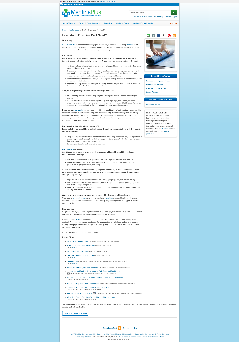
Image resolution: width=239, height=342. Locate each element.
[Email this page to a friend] (148, 36)
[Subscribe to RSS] (174, 36)
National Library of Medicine (74, 4)
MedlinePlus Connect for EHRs (149, 334)
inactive (79, 219)
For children (68, 149)
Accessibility (92, 334)
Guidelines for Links (103, 334)
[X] (164, 36)
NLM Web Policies (75, 334)
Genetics (108, 23)
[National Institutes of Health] (62, 4)
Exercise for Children (154, 85)
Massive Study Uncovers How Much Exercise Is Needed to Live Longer (95, 277)
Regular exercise (69, 45)
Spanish (75, 247)
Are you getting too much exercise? (81, 245)
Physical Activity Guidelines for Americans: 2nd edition (88, 287)
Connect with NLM (130, 328)
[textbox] (150, 12)
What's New (152, 17)
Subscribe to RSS (110, 328)
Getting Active (72, 261)
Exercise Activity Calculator (77, 251)
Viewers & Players (115, 334)
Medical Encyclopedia (143, 23)
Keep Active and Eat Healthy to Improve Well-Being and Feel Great (93, 271)
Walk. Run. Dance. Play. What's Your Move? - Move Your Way (91, 297)
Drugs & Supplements (89, 23)
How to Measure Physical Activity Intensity (83, 267)
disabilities (109, 198)
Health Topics (68, 23)
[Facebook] (158, 36)
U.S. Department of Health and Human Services (132, 337)
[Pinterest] (169, 36)
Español (173, 23)
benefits (130, 45)
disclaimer (166, 129)
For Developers (164, 334)
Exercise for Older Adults (156, 88)
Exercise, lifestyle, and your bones (80, 255)
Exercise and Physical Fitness (158, 81)
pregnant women (79, 198)
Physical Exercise (153, 104)
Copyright (85, 334)
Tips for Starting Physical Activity (79, 293)
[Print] (153, 36)
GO (174, 12)
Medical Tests (122, 23)
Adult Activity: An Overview (77, 241)
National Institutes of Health (156, 337)
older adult (78, 110)
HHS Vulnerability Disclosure (130, 334)
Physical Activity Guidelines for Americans (83, 283)
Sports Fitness (152, 92)
